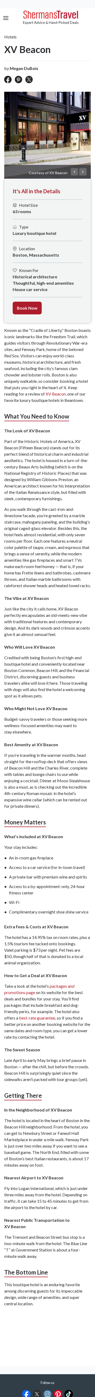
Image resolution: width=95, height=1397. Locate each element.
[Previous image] (74, 171)
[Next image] (83, 171)
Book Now (27, 307)
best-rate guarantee (37, 1017)
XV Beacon (56, 393)
